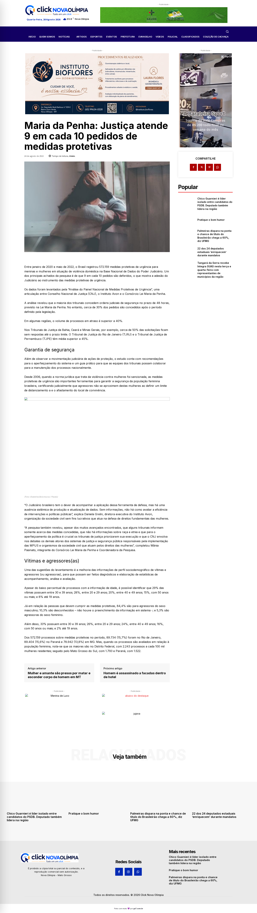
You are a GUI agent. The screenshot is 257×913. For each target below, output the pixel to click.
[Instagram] (128, 872)
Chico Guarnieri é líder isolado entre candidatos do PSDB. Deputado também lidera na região (34, 817)
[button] (227, 31)
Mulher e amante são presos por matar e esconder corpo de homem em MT (59, 675)
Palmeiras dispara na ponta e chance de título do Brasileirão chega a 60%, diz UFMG (158, 817)
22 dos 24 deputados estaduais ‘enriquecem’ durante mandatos (211, 252)
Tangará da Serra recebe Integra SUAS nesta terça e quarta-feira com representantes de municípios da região (214, 269)
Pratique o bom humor (211, 219)
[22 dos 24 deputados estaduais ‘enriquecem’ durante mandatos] (186, 252)
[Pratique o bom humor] (186, 219)
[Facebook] (193, 167)
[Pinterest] (209, 167)
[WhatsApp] (217, 167)
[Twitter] (201, 167)
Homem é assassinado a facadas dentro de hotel (134, 675)
